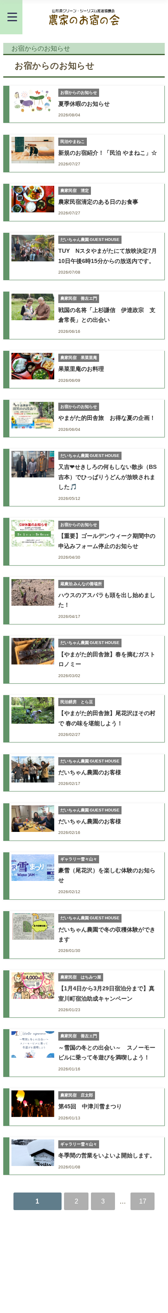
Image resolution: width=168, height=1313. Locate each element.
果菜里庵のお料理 (81, 369)
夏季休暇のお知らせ (84, 104)
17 (142, 1201)
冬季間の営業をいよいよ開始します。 (106, 1155)
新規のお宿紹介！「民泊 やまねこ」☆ (107, 153)
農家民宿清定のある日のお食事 (98, 202)
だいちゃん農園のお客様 (89, 772)
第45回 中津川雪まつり (90, 1106)
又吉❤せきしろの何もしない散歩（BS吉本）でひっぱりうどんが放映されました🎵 (107, 477)
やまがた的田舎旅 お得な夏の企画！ (106, 418)
